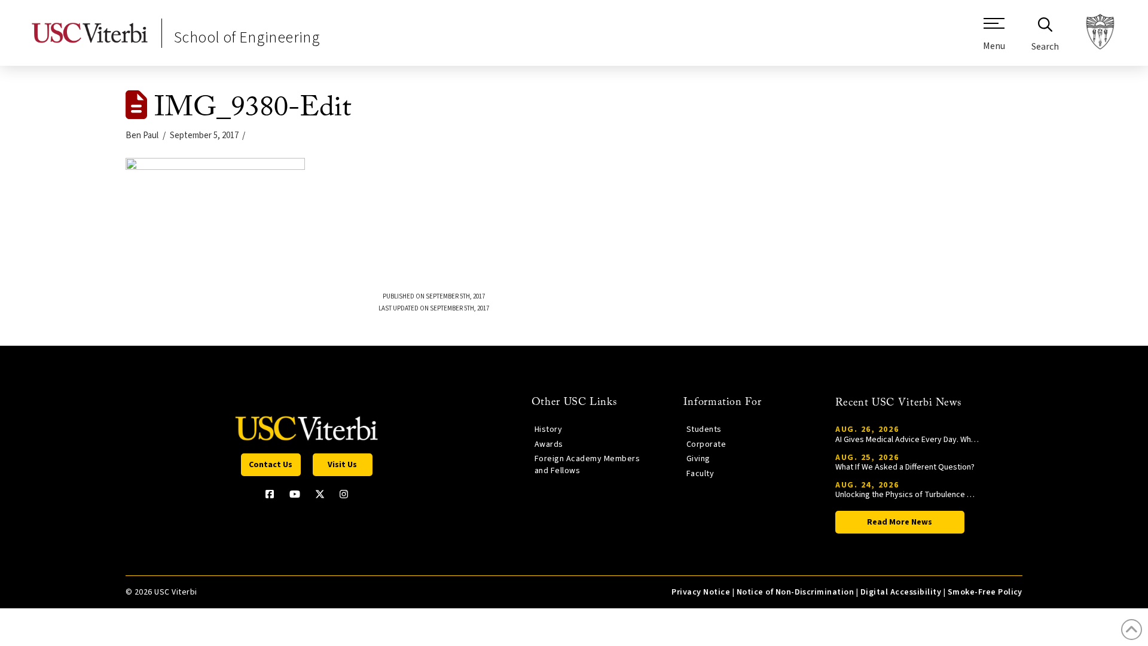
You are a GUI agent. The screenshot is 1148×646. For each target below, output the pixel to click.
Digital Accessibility (900, 592)
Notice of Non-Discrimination (795, 592)
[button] (994, 39)
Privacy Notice (700, 592)
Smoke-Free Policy (985, 592)
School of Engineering (247, 37)
